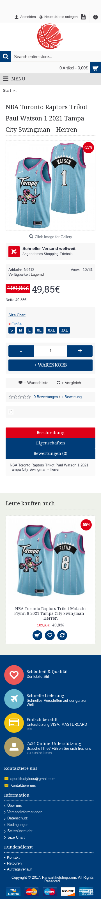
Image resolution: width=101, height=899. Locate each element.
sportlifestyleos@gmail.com (33, 779)
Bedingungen (17, 825)
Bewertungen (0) (50, 453)
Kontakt (13, 857)
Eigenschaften (50, 443)
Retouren (14, 863)
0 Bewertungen (46, 397)
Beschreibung (51, 432)
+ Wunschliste (36, 382)
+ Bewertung (71, 397)
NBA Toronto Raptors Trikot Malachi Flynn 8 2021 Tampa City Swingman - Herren (50, 613)
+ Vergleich (71, 382)
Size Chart (17, 315)
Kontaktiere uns (23, 786)
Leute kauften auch (30, 503)
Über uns (14, 805)
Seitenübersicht (20, 831)
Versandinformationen (24, 812)
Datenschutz (17, 818)
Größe (17, 324)
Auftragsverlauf (19, 869)
